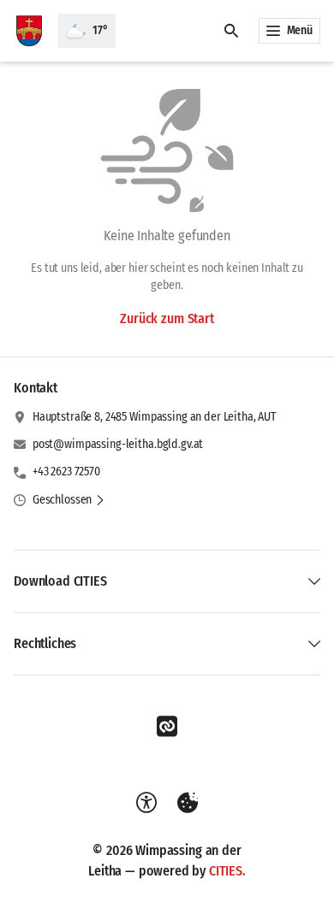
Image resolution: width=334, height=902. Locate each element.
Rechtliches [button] (45, 643)
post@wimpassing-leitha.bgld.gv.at (118, 444)
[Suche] (231, 30)
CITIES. (227, 871)
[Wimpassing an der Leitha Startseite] (29, 30)
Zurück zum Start (166, 318)
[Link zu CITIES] (167, 726)
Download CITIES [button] (60, 581)
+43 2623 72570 (66, 471)
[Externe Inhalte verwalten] (187, 803)
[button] (69, 500)
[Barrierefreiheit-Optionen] (146, 803)
